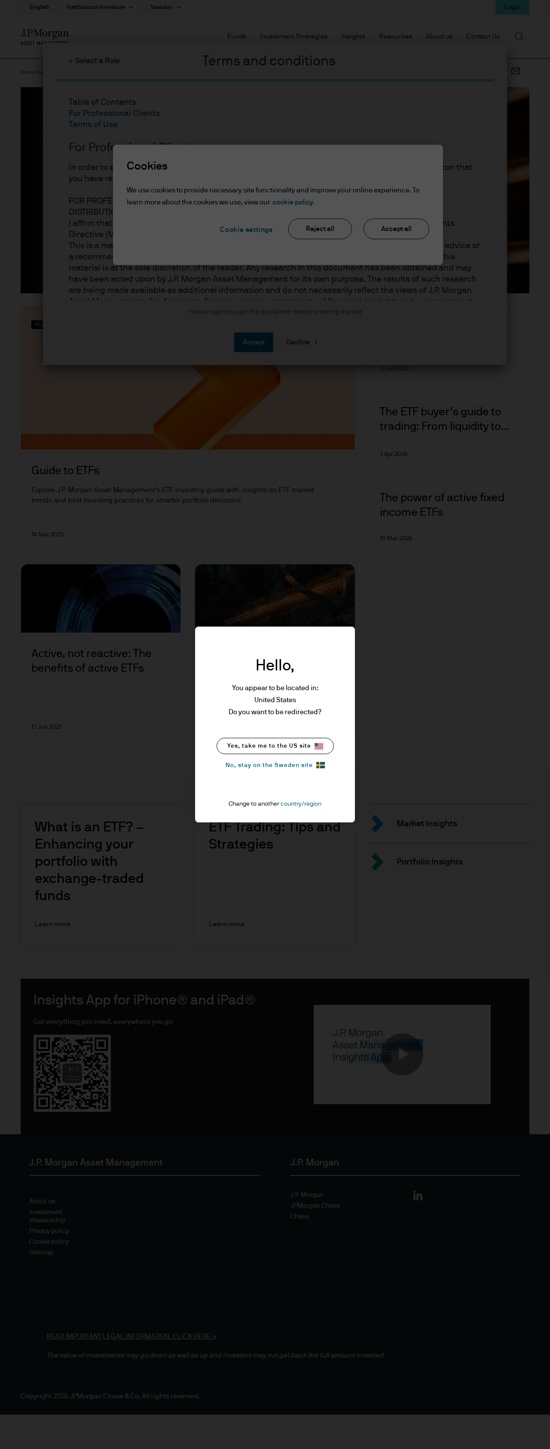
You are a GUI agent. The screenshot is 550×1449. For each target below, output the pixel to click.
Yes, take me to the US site (269, 746)
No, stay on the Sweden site (269, 765)
